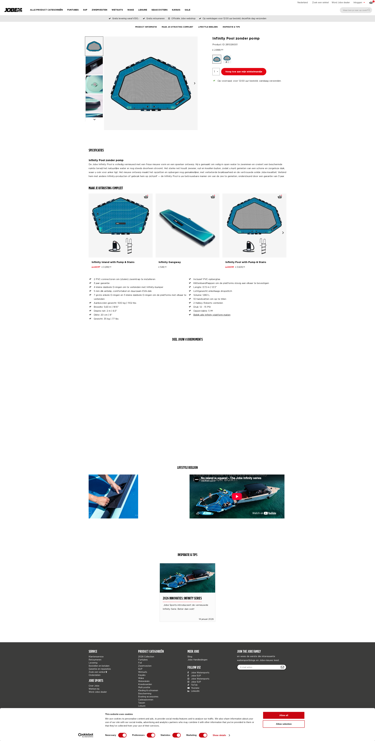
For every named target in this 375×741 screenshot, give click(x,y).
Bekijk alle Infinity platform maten (211, 315)
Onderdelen (94, 675)
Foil (140, 663)
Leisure (142, 10)
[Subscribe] (282, 667)
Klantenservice (96, 656)
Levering (93, 663)
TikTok (194, 685)
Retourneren (95, 660)
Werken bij (94, 689)
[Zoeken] (369, 10)
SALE (187, 10)
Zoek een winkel (320, 2)
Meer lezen (187, 588)
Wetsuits (117, 10)
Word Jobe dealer (341, 2)
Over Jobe (94, 686)
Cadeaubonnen (145, 700)
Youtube (194, 688)
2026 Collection (146, 656)
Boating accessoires (148, 696)
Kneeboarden (145, 684)
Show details (219, 735)
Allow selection (284, 724)
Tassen (141, 703)
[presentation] (283, 233)
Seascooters (159, 10)
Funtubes (73, 10)
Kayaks (176, 10)
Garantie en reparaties (100, 669)
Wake (130, 10)
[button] (195, 83)
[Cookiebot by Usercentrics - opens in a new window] (86, 735)
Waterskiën (144, 681)
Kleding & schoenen (148, 690)
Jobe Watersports (199, 672)
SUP (85, 10)
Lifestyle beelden (208, 27)
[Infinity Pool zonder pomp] (113, 496)
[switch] (151, 735)
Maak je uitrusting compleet (177, 27)
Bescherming (144, 693)
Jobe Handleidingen (197, 660)
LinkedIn (195, 691)
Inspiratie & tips (231, 27)
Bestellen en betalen (99, 666)
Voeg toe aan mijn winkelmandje (243, 72)
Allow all (283, 715)
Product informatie (146, 27)
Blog (190, 656)
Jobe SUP (195, 675)
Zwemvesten (99, 10)
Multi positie (144, 687)
